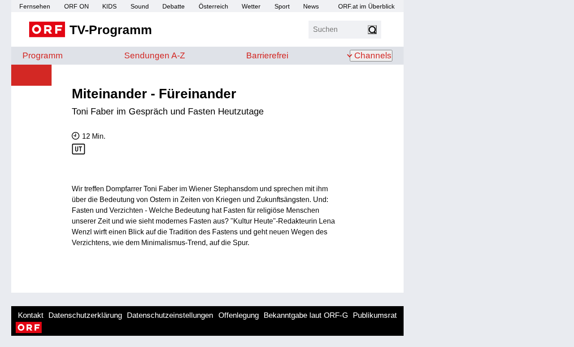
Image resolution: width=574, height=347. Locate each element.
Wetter (251, 6)
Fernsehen (34, 6)
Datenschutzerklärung (85, 315)
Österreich (213, 6)
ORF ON (76, 6)
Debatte (173, 6)
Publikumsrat (375, 315)
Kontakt (30, 315)
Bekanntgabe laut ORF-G (306, 315)
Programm (42, 55)
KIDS (109, 6)
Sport (282, 6)
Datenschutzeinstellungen (170, 315)
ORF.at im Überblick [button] (366, 6)
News (311, 6)
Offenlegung (238, 315)
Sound (139, 6)
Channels (372, 55)
